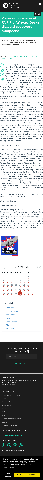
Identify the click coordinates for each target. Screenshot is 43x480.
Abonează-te (21, 364)
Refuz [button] (19, 475)
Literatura (10, 308)
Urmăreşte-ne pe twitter (15, 435)
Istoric (4, 408)
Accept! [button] (32, 475)
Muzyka (9, 318)
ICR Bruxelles (20, 56)
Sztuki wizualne (12, 311)
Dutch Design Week (32, 56)
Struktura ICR (6, 402)
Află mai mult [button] (9, 468)
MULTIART (10, 328)
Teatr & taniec (11, 322)
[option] (9, 246)
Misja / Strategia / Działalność (12, 395)
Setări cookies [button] (8, 474)
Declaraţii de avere (8, 412)
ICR (9, 56)
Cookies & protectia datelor (10, 425)
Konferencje (10, 315)
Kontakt (4, 422)
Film (7, 325)
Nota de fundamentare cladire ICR (13, 419)
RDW (13, 56)
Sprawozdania (6, 405)
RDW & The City (6, 58)
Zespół (4, 398)
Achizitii (4, 415)
